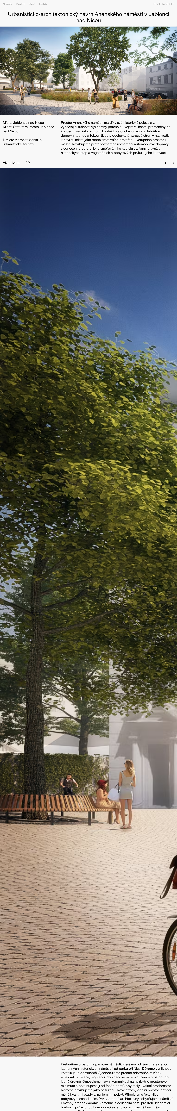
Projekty (20, 4)
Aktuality (7, 4)
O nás (32, 4)
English (43, 4)
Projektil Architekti (163, 4)
